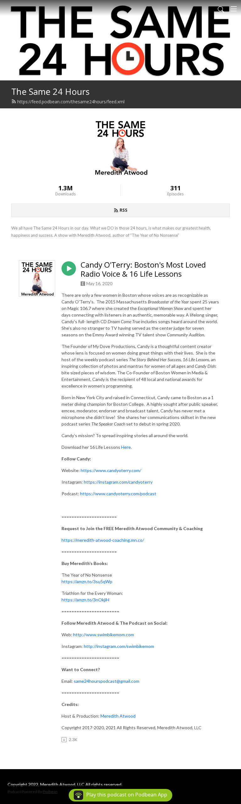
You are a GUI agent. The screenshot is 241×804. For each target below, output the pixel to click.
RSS (123, 210)
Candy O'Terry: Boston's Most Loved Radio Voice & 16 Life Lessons (143, 269)
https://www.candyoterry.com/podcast (118, 493)
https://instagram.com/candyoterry (118, 482)
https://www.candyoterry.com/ (111, 470)
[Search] (221, 9)
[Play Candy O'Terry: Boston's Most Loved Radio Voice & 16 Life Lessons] (69, 268)
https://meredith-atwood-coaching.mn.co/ (103, 540)
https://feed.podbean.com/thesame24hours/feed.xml (71, 102)
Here (126, 447)
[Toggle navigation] (234, 9)
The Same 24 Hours (50, 91)
